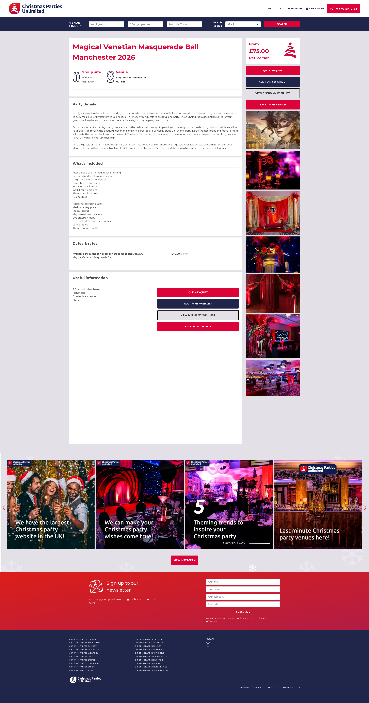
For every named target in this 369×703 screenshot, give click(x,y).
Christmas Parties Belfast (148, 646)
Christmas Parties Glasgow (83, 646)
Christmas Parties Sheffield (83, 670)
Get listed (316, 8)
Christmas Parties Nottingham (150, 649)
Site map (271, 687)
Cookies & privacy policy (290, 687)
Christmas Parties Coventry (149, 642)
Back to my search (198, 326)
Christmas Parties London (82, 639)
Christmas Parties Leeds (81, 656)
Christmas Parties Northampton (151, 670)
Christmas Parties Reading (148, 663)
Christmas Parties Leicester (149, 639)
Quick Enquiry (198, 292)
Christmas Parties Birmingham (84, 642)
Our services (293, 8)
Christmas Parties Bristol (82, 660)
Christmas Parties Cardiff (82, 667)
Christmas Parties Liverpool (83, 653)
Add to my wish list (198, 303)
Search (282, 24)
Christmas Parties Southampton (151, 656)
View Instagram (185, 560)
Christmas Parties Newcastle (149, 653)
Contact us (245, 687)
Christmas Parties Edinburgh (84, 663)
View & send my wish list (198, 315)
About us (274, 8)
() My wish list (343, 8)
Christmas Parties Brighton (149, 660)
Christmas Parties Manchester (84, 649)
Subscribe (243, 611)
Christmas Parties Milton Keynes (151, 667)
